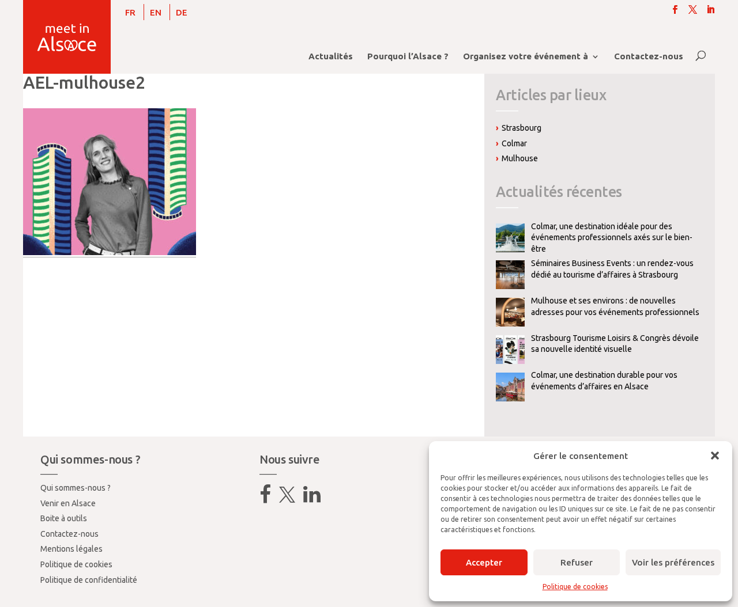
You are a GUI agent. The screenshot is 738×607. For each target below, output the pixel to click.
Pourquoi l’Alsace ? (408, 56)
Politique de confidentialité (88, 580)
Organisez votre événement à (525, 56)
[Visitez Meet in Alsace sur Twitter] (287, 498)
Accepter (484, 562)
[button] (715, 455)
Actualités (330, 56)
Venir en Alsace (68, 503)
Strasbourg (521, 127)
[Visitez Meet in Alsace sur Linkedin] (312, 498)
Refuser (576, 562)
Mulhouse (520, 158)
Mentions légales (71, 548)
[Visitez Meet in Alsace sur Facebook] (265, 498)
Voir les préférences (673, 562)
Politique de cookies (575, 586)
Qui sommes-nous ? (75, 487)
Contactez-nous (648, 56)
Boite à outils (63, 518)
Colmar (514, 143)
